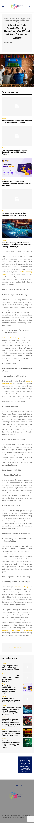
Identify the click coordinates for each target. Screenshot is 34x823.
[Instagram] (17, 785)
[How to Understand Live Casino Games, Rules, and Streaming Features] (17, 136)
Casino (4, 118)
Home (6, 18)
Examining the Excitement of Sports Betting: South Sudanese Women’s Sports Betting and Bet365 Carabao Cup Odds (24, 765)
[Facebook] (12, 785)
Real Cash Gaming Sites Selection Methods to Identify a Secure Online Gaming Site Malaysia (16, 245)
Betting (12, 18)
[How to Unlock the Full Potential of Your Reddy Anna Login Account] (27, 732)
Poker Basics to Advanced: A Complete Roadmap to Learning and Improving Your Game (11, 744)
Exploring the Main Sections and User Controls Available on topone (17, 121)
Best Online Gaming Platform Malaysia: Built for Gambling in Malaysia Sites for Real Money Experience (11, 722)
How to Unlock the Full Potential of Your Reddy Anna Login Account (11, 733)
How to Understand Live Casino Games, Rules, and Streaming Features (14, 152)
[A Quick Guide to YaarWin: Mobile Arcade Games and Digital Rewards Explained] (17, 167)
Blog (3, 179)
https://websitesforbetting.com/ (17, 647)
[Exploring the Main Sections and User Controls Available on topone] (17, 106)
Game (4, 210)
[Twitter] (21, 785)
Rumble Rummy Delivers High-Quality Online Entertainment (14, 214)
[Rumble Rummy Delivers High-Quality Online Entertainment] (17, 199)
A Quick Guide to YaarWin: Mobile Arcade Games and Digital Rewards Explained (16, 184)
